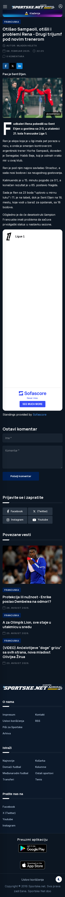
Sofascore (39, 414)
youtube (43, 519)
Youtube (8, 819)
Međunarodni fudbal (15, 773)
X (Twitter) (9, 813)
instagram (17, 519)
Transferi (8, 779)
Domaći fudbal (12, 767)
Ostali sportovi (44, 773)
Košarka (40, 760)
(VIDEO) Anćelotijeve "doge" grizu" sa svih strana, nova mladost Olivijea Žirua (32, 652)
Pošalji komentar (20, 476)
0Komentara (15, 56)
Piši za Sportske (12, 727)
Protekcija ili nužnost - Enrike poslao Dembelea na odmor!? (27, 599)
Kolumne (40, 767)
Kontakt (40, 714)
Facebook (9, 806)
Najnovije (8, 760)
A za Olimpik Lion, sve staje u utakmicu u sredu (27, 624)
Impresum (9, 714)
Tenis (38, 779)
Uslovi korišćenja (13, 721)
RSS (37, 721)
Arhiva (7, 733)
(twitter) (42, 511)
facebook (17, 511)
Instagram (9, 825)
